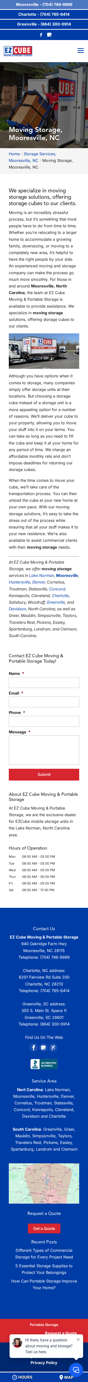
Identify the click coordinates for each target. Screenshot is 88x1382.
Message (20, 731)
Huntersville (19, 582)
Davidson (17, 608)
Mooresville (67, 575)
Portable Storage (44, 1325)
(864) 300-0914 (55, 1024)
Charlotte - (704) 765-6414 (44, 14)
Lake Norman (41, 575)
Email (16, 693)
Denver (38, 582)
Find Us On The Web (44, 1037)
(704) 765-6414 (54, 990)
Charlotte (60, 595)
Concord (57, 588)
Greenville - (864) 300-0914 (44, 24)
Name (16, 673)
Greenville (56, 602)
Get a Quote (44, 1228)
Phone (17, 712)
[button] (44, 1183)
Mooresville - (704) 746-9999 (44, 4)
